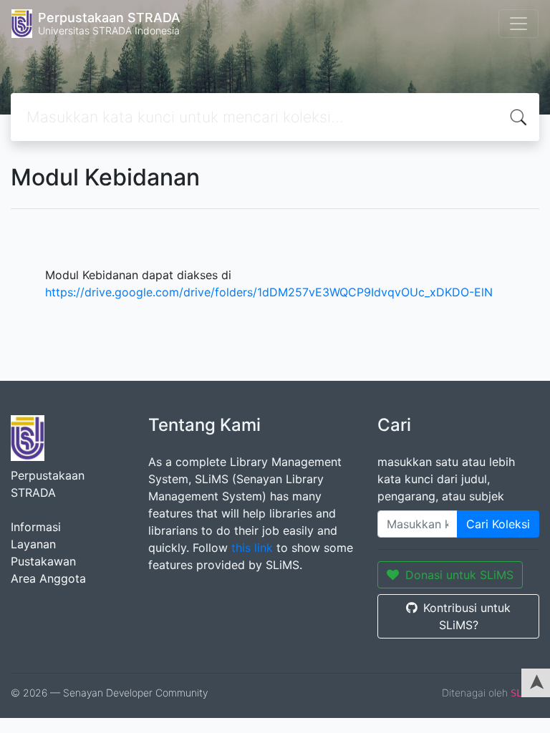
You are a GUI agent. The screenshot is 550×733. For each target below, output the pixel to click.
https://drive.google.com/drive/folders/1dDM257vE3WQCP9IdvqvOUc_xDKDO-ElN (269, 292)
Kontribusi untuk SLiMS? (467, 616)
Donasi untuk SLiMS (459, 575)
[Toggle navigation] (518, 23)
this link (252, 547)
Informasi (36, 527)
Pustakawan (43, 561)
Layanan (33, 544)
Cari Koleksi (498, 524)
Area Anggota (48, 578)
